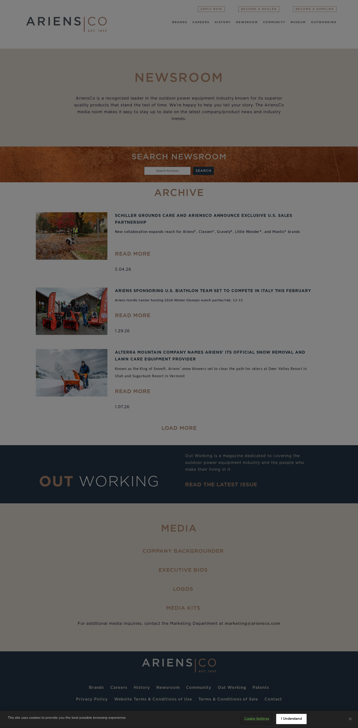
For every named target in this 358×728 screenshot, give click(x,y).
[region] (179, 719)
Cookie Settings (256, 718)
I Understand (291, 718)
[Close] (350, 718)
